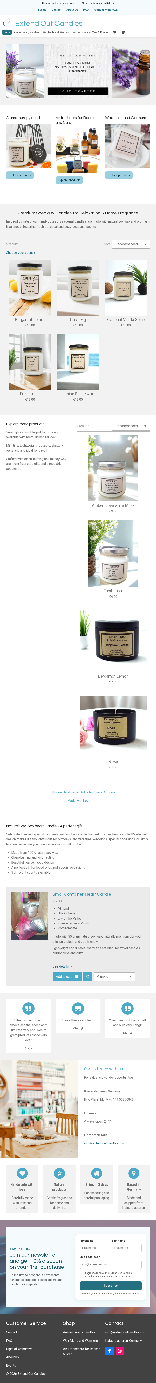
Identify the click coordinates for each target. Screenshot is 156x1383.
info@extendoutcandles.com (104, 1143)
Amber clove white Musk (113, 505)
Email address (90, 1256)
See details (61, 966)
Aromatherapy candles (79, 1332)
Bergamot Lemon (30, 320)
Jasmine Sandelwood (78, 394)
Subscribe (111, 1285)
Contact (56, 9)
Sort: (107, 244)
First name (86, 1240)
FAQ (86, 9)
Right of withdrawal (106, 9)
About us (12, 1357)
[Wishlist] (114, 32)
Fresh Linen (113, 591)
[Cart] (122, 32)
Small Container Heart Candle (82, 894)
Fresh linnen (30, 394)
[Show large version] (78, 150)
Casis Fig (78, 320)
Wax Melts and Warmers (80, 1341)
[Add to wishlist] (87, 976)
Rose (113, 761)
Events (42, 9)
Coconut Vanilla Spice (126, 320)
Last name (118, 1240)
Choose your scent (20, 253)
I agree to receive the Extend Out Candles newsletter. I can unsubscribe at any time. (108, 1275)
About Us (72, 9)
